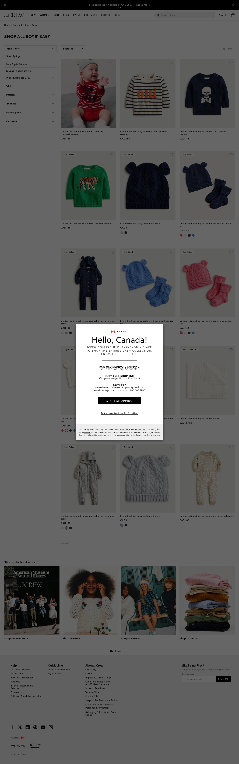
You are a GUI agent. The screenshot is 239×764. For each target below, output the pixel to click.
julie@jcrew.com (111, 390)
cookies (87, 432)
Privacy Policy (140, 429)
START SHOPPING (119, 401)
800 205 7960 (137, 390)
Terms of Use (125, 429)
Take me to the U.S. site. (119, 413)
